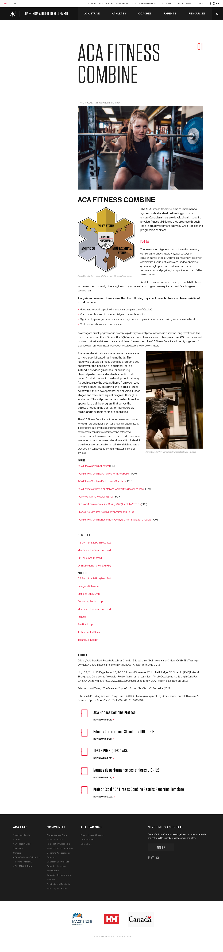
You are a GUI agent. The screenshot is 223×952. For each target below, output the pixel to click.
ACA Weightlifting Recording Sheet (96, 496)
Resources (197, 13)
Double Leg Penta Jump (90, 601)
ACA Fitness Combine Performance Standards (102, 481)
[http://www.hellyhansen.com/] (112, 919)
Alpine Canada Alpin (57, 835)
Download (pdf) (103, 719)
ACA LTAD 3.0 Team (22, 866)
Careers (17, 853)
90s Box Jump (85, 624)
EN (5, 4)
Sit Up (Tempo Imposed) (90, 558)
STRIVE (92, 3)
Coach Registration (144, 3)
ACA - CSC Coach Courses (60, 848)
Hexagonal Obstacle (88, 586)
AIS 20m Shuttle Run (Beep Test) (95, 542)
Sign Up (161, 847)
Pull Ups (82, 617)
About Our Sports (21, 835)
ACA (201, 3)
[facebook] (210, 3)
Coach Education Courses (175, 3)
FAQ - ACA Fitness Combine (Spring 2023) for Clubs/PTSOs (109, 504)
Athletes (119, 13)
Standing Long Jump (89, 594)
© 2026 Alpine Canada (103, 937)
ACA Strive (92, 13)
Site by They (124, 937)
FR (15, 4)
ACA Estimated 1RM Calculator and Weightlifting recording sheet (111, 489)
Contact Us (86, 844)
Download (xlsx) (103, 796)
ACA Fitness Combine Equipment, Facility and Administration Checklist (114, 519)
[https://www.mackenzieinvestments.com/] (82, 919)
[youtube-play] (218, 3)
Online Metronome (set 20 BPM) (94, 565)
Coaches (145, 13)
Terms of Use (87, 839)
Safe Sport (122, 3)
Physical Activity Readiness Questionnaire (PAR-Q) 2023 (107, 512)
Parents (170, 13)
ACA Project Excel (22, 844)
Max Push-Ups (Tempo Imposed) (95, 550)
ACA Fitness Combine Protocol (94, 466)
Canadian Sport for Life (58, 862)
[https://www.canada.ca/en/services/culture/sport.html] (141, 919)
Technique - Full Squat (89, 632)
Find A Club (106, 3)
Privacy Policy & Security (92, 835)
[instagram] (214, 3)
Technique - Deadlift (88, 640)
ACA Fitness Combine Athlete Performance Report (104, 473)
